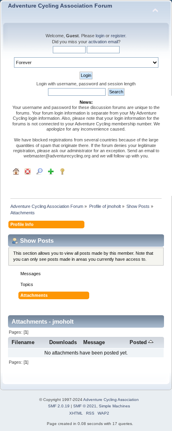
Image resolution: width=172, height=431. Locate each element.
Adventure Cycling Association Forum (60, 6)
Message (94, 342)
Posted (139, 342)
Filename (23, 342)
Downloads (63, 342)
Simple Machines (114, 406)
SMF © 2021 (84, 406)
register (118, 35)
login (100, 35)
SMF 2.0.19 (59, 406)
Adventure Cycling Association (111, 399)
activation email (103, 41)
